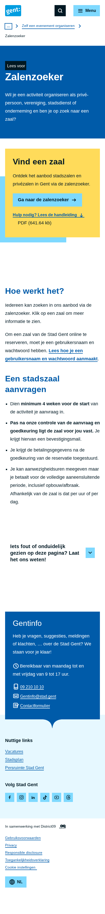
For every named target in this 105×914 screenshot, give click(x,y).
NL (20, 882)
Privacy (11, 845)
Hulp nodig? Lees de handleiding (45, 215)
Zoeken (60, 10)
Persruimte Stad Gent (24, 768)
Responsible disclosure (23, 852)
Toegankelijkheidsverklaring (27, 860)
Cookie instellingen (20, 867)
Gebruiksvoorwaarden (23, 838)
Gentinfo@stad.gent (38, 696)
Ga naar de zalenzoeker (43, 199)
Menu (90, 10)
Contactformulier (35, 706)
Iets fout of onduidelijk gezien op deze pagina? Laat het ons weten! (44, 553)
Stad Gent (13, 10)
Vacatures (14, 751)
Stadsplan (14, 759)
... (8, 26)
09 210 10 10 (32, 687)
